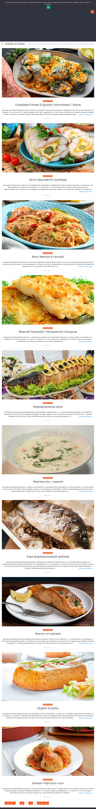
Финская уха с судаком (48, 481)
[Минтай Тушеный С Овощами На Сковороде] (48, 299)
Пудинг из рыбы (48, 708)
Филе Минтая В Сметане (48, 256)
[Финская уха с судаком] (48, 449)
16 (39, 803)
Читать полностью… (86, 114)
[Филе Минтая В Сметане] (48, 224)
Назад (8, 803)
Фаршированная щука (48, 406)
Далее (45, 803)
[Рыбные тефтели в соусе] (48, 751)
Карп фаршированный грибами (48, 556)
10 (22, 803)
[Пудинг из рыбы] (48, 676)
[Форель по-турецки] (48, 601)
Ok (48, 7)
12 (30, 803)
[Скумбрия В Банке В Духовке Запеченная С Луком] (48, 72)
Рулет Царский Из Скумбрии (48, 179)
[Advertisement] (48, 27)
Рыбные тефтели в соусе (48, 783)
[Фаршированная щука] (48, 374)
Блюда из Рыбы (47, 101)
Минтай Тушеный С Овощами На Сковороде (48, 331)
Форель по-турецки (48, 633)
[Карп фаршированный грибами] (48, 524)
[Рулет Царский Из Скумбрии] (48, 147)
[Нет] (94, 5)
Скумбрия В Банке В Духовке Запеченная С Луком (48, 104)
